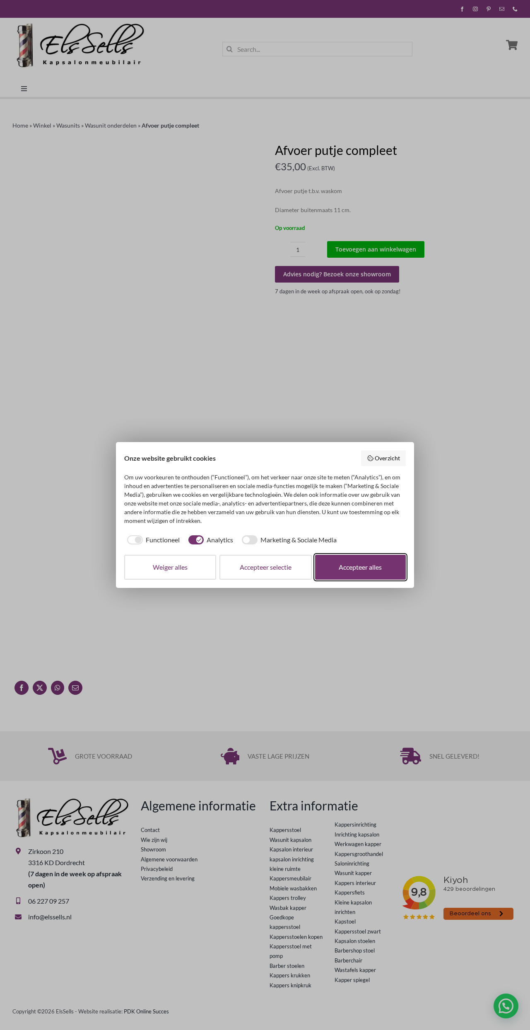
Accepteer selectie (266, 567)
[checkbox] (152, 540)
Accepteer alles (360, 567)
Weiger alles (170, 567)
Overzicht (387, 458)
